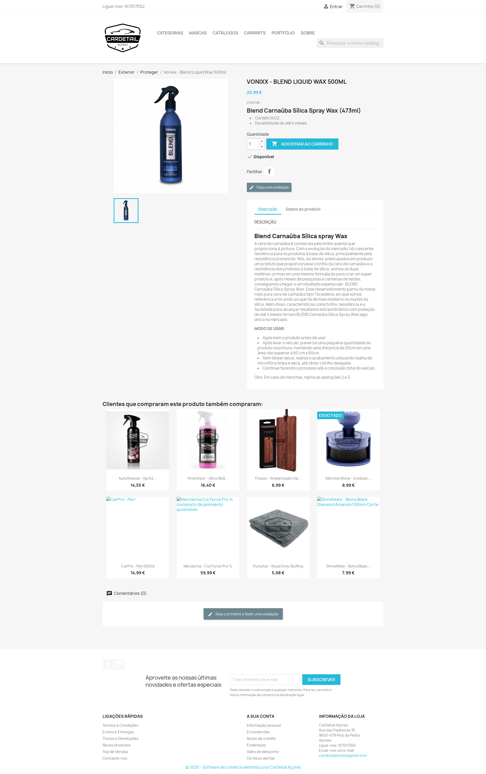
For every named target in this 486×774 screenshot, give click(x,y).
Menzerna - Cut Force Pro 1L (208, 566)
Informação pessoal (264, 725)
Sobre (308, 33)
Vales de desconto (263, 751)
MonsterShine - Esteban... (348, 478)
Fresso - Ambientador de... (278, 478)
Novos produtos (117, 745)
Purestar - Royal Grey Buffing (278, 566)
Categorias (170, 33)
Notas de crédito (261, 738)
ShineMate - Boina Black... (348, 566)
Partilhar (269, 171)
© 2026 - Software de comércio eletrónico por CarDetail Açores (243, 767)
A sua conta (260, 716)
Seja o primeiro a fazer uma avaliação (246, 614)
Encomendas (258, 731)
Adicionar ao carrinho (302, 144)
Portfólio (283, 33)
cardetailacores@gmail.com (343, 755)
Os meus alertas (261, 758)
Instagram (119, 665)
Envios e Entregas (118, 731)
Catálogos (225, 33)
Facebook (108, 665)
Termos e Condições (120, 725)
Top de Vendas (115, 751)
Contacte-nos (115, 758)
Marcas (198, 33)
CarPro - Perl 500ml (137, 566)
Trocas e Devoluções (121, 738)
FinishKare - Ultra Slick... (208, 478)
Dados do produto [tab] (303, 209)
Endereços (256, 745)
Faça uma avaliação (272, 187)
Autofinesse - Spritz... (137, 478)
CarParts (255, 33)
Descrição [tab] (267, 209)
